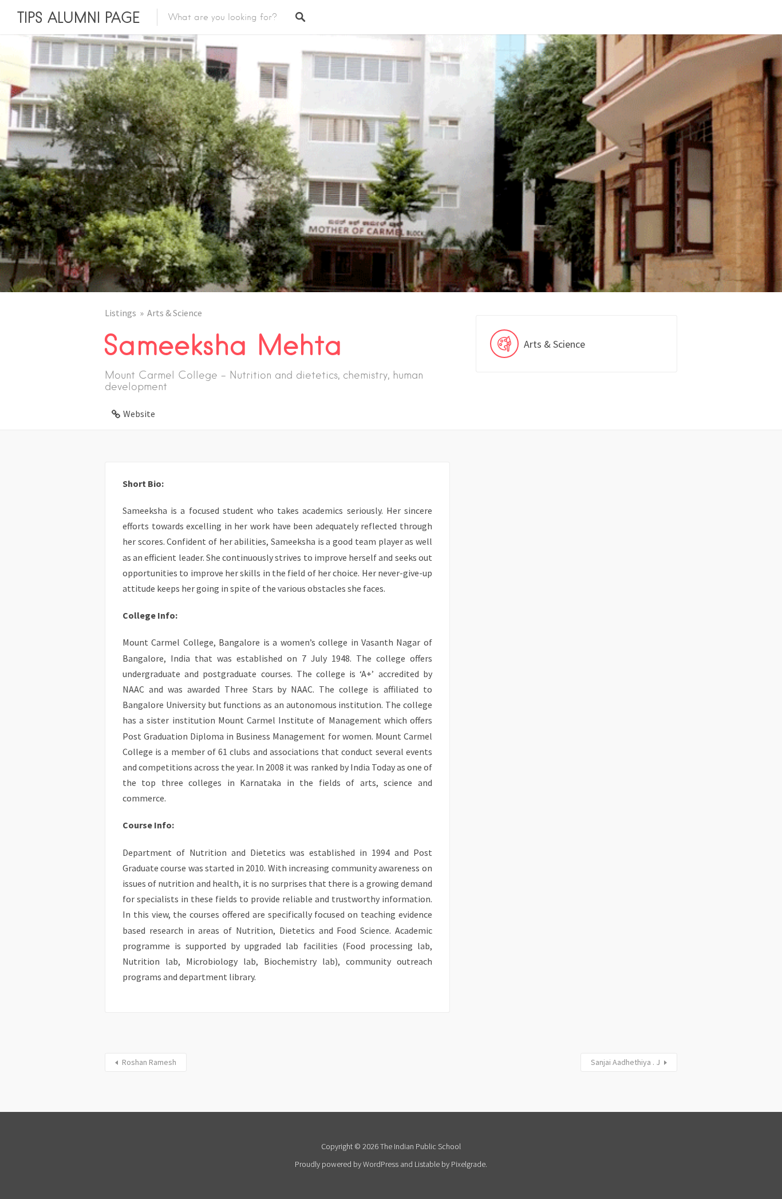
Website (139, 413)
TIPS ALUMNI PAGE (78, 17)
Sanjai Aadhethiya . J (625, 1062)
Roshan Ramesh (149, 1062)
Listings (120, 313)
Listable (427, 1164)
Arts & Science (174, 313)
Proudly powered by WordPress (346, 1164)
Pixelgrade (468, 1164)
